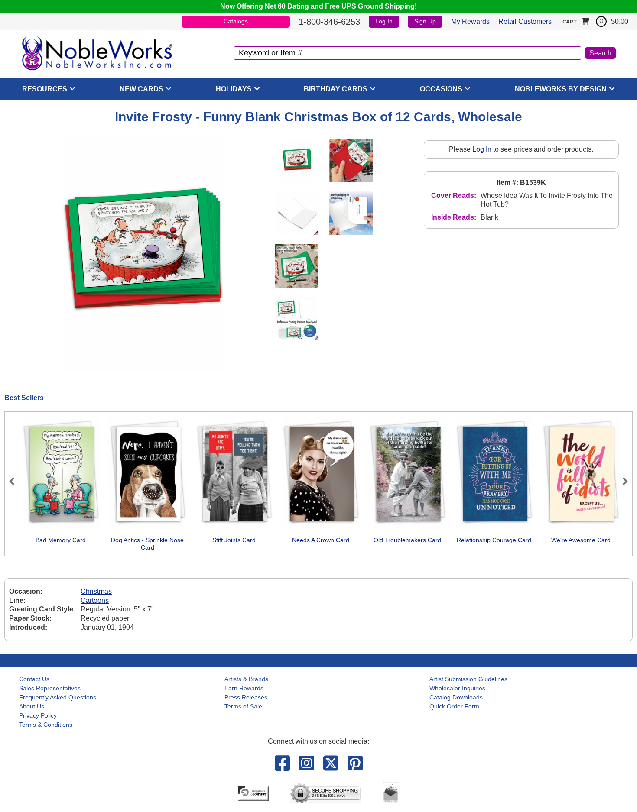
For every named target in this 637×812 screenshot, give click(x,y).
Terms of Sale (243, 706)
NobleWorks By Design (561, 89)
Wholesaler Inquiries (457, 688)
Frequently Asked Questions (57, 697)
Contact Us (34, 679)
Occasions (441, 89)
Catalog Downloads (456, 697)
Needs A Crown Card (320, 540)
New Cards (141, 89)
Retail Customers (525, 21)
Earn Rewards (243, 688)
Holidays (234, 89)
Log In (384, 21)
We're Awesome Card (581, 540)
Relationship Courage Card (494, 540)
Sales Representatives (50, 688)
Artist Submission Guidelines (468, 679)
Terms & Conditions (45, 724)
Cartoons (95, 600)
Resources (44, 89)
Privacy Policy (38, 715)
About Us (31, 706)
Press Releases (245, 697)
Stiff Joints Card (234, 540)
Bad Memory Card (61, 540)
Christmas (96, 591)
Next (621, 481)
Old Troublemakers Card (407, 540)
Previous (15, 481)
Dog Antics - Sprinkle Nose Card (147, 544)
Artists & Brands (246, 679)
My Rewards (470, 21)
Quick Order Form (454, 706)
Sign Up (425, 21)
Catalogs (236, 21)
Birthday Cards (335, 89)
